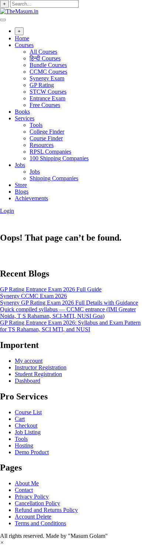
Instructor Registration (40, 367)
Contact (24, 490)
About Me (27, 483)
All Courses (43, 51)
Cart (20, 419)
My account (28, 361)
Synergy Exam (47, 78)
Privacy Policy (32, 496)
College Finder (47, 131)
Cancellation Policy (37, 503)
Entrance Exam (47, 98)
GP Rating (42, 85)
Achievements (31, 198)
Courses (24, 45)
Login (7, 211)
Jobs (20, 165)
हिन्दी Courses (45, 58)
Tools (36, 125)
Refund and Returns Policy (46, 510)
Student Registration (38, 374)
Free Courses (45, 105)
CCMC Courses (48, 71)
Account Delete (33, 516)
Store (21, 185)
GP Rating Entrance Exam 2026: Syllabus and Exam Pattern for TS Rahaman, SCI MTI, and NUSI (70, 325)
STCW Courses (48, 91)
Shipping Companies (54, 178)
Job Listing (28, 432)
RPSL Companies (50, 151)
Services (24, 118)
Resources (42, 145)
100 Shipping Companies (59, 158)
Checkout (26, 425)
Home (22, 38)
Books (22, 111)
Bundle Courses (48, 65)
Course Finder (46, 138)
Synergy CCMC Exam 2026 (33, 296)
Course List (28, 412)
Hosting (24, 445)
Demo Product (32, 452)
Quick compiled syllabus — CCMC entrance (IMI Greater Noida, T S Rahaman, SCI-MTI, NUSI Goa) (68, 312)
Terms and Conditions (40, 523)
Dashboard (27, 381)
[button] (2, 542)
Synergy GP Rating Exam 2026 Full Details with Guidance (69, 302)
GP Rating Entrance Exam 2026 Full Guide (51, 289)
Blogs (21, 191)
